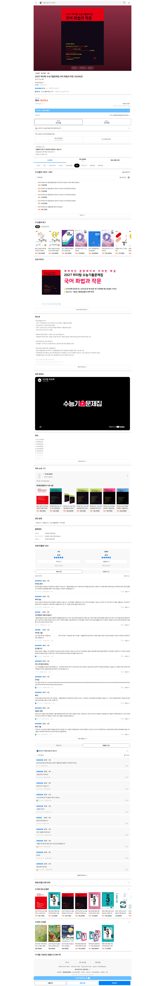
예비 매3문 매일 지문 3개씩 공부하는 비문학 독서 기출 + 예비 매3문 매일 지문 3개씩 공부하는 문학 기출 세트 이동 (81, 939)
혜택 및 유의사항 (59, 565)
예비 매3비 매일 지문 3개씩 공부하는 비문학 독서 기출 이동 (54, 904)
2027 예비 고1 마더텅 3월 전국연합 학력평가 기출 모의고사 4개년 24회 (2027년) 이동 (42, 499)
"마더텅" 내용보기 (82, 682)
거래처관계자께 (95, 972)
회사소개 (88, 972)
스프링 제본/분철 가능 (81, 978)
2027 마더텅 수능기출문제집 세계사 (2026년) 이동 (84, 208)
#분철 (37, 226)
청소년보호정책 (76, 972)
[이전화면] (36, 3)
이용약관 (59, 972)
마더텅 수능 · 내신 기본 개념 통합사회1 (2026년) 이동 (96, 500)
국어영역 (62, 523)
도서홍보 (102, 972)
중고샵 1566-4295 (86, 966)
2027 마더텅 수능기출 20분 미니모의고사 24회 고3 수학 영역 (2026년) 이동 (84, 196)
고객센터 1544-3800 (64, 966)
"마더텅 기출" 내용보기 (82, 635)
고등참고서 (45, 523)
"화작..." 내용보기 (82, 698)
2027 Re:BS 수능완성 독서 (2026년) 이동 (68, 937)
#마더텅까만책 (45, 226)
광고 (107, 972)
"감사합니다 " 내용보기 (82, 651)
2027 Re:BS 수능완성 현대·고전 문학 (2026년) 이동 (54, 937)
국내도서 (38, 523)
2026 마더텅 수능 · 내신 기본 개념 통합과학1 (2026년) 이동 (56, 500)
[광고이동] (124, 3)
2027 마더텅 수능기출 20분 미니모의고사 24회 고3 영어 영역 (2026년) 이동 (84, 190)
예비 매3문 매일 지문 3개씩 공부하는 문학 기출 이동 (94, 904)
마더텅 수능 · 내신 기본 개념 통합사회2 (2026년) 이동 (83, 500)
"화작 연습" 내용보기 (82, 602)
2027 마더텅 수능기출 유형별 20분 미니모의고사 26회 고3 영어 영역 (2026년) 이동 (84, 184)
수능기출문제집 (47, 91)
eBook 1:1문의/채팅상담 (99, 966)
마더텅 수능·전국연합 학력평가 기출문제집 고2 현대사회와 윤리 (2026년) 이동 (109, 500)
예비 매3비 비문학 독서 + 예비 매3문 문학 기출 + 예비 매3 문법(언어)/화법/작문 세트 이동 (94, 939)
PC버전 (83, 972)
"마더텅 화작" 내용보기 (82, 586)
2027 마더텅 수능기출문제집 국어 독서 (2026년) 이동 (68, 905)
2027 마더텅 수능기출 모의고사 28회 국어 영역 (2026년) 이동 (41, 904)
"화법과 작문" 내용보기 (82, 713)
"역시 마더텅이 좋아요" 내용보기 (82, 666)
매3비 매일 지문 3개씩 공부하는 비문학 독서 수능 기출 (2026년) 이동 (108, 904)
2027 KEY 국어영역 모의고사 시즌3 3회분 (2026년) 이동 (41, 937)
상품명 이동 (41, 242)
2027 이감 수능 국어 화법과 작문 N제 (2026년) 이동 (121, 904)
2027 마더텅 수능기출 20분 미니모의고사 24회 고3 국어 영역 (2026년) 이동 (84, 202)
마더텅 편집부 (39, 83)
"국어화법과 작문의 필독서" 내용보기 (82, 618)
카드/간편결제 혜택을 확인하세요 (119, 115)
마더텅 (37, 85)
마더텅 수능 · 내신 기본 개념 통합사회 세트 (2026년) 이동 (69, 502)
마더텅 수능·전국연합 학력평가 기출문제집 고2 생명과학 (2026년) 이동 (123, 500)
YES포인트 (38, 104)
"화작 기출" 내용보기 (82, 729)
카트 (129, 3)
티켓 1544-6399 (75, 966)
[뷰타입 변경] (129, 177)
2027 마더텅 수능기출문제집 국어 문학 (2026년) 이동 (81, 905)
